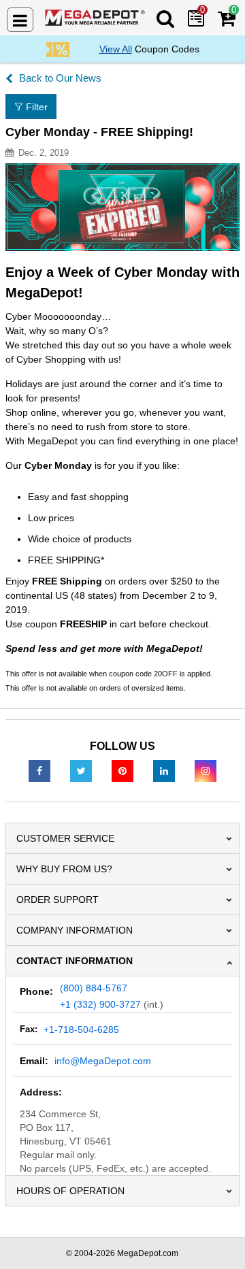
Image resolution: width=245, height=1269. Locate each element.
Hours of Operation (70, 1190)
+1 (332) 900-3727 (100, 1004)
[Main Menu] (20, 19)
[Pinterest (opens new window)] (122, 770)
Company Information (74, 930)
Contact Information (74, 960)
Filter (37, 106)
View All (115, 49)
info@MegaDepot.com (102, 1060)
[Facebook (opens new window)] (39, 770)
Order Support (57, 899)
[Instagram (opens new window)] (205, 770)
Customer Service (65, 838)
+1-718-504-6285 (81, 1029)
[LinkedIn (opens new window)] (164, 770)
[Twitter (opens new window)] (81, 770)
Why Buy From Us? (64, 868)
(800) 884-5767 (93, 988)
